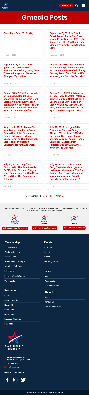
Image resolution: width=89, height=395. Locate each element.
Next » (59, 196)
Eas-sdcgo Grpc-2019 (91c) (18, 33)
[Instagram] (15, 380)
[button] (83, 5)
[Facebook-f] (7, 380)
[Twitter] (23, 380)
